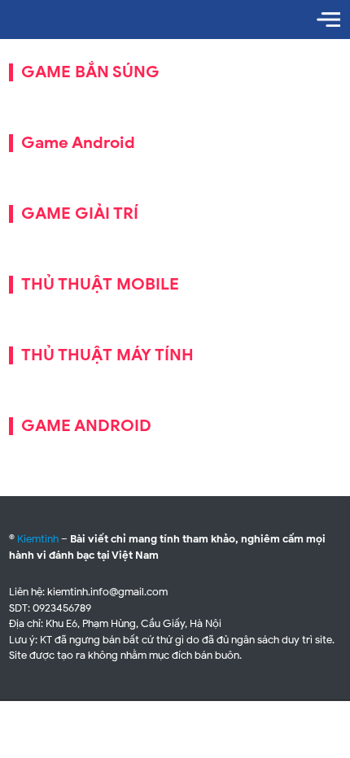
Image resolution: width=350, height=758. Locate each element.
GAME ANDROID (86, 426)
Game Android (78, 143)
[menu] (328, 19)
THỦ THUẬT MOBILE (100, 284)
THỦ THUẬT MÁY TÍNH (107, 355)
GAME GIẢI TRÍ (79, 213)
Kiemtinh (38, 539)
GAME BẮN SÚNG (90, 72)
